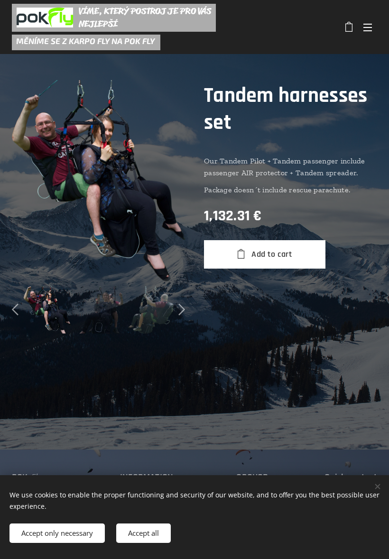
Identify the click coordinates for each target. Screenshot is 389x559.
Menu (367, 27)
